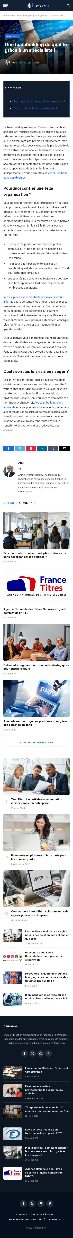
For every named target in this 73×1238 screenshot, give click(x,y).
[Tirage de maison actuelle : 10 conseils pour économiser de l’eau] (12, 1111)
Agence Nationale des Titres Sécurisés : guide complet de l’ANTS (44, 1172)
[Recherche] (68, 5)
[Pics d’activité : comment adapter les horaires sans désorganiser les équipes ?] (36, 530)
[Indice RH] (38, 5)
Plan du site (56, 1219)
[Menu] (5, 5)
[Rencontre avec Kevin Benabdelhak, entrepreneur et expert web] (12, 956)
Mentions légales (42, 1214)
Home (6, 15)
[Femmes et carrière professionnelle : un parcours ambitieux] (12, 1090)
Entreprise (12, 36)
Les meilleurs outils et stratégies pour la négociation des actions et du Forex (47, 935)
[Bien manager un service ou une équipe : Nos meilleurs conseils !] (12, 999)
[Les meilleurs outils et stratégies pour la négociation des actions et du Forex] (12, 935)
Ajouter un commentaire (36, 742)
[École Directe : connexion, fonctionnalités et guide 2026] (12, 1133)
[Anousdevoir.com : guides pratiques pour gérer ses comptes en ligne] (36, 698)
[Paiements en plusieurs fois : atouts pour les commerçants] (36, 832)
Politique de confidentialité (27, 1219)
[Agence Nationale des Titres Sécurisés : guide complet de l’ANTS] (36, 586)
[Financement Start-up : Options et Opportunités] (12, 1072)
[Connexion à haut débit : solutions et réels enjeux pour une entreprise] (36, 888)
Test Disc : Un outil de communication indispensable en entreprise (36, 801)
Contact (21, 1214)
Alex (18, 63)
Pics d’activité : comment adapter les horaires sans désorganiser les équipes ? (34, 554)
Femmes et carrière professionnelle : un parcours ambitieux (44, 1090)
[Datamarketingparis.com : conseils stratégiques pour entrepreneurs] (36, 642)
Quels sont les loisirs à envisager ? (35, 108)
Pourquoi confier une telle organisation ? (39, 101)
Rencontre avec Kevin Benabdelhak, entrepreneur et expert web (44, 956)
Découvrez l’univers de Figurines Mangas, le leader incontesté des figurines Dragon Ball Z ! (46, 977)
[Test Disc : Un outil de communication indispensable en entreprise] (36, 776)
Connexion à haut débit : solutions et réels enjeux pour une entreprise (39, 913)
